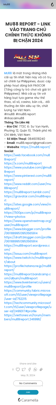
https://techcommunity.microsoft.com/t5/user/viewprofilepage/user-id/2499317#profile (27, 307)
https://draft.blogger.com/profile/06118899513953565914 (27, 239)
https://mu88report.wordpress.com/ (27, 248)
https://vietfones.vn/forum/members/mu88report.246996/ (27, 317)
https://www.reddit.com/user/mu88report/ (27, 186)
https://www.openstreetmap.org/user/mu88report (28, 223)
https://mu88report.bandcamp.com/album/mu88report (27, 276)
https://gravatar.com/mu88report (27, 198)
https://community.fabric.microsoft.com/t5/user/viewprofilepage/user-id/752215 (27, 295)
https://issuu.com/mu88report (25, 254)
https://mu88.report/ (35, 147)
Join (28, 392)
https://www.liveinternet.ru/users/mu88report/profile (27, 284)
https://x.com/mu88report (23, 163)
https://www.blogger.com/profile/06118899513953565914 (27, 231)
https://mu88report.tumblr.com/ (27, 192)
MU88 (8, 73)
